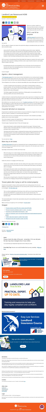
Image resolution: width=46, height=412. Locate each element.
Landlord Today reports (7, 144)
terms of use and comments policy (19, 254)
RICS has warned (31, 37)
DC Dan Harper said (13, 188)
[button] (43, 1)
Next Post (42, 227)
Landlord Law (4, 387)
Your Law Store (4, 391)
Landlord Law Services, (28, 102)
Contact (23, 409)
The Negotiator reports (7, 77)
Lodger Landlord (4, 390)
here (11, 139)
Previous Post (5, 227)
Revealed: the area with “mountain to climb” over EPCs (17, 218)
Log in (17, 409)
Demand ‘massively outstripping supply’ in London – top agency (18, 209)
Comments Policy (28, 409)
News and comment (10, 230)
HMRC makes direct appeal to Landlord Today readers (17, 216)
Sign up (14, 263)
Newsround (9, 231)
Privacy (20, 409)
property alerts (27, 202)
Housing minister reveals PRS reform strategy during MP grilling (19, 208)
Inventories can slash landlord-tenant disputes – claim (17, 211)
